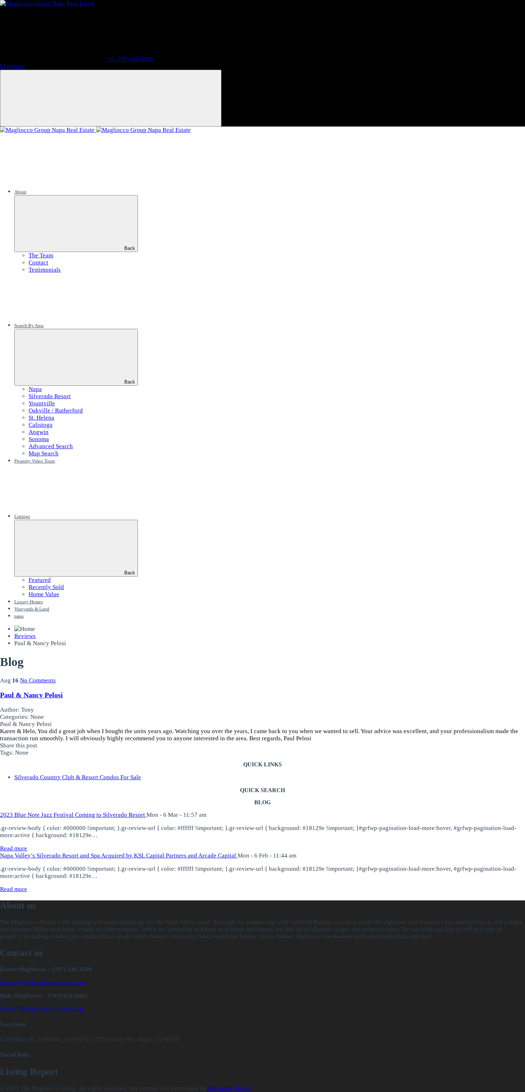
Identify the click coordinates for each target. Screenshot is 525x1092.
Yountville (42, 403)
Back (129, 248)
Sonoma (39, 439)
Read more (13, 848)
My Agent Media (229, 1088)
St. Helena (41, 417)
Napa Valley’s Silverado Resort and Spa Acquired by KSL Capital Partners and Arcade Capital (119, 855)
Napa (35, 389)
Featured (40, 580)
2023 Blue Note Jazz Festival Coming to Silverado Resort (73, 814)
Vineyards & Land (31, 609)
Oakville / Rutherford (56, 410)
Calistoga (40, 424)
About (20, 191)
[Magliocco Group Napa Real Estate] (47, 3)
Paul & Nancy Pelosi (31, 695)
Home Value (44, 594)
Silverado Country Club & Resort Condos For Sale (77, 777)
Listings (22, 516)
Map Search (44, 453)
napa (19, 616)
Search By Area (29, 325)
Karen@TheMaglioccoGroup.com (43, 982)
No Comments (38, 680)
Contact (38, 262)
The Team (41, 255)
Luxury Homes (28, 601)
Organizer (12, 66)
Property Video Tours (34, 461)
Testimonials (45, 269)
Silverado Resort (50, 396)
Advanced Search (51, 446)
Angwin (39, 432)
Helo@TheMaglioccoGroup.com (41, 1008)
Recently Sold (46, 587)
